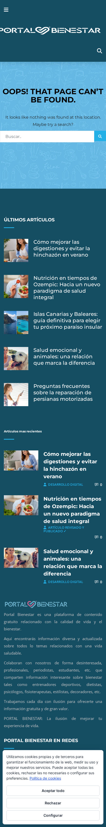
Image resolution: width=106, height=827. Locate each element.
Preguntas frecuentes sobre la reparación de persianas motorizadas (63, 392)
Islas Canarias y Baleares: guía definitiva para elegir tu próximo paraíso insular (67, 320)
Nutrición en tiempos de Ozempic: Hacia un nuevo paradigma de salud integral (66, 287)
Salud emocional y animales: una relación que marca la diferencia (64, 356)
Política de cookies (45, 778)
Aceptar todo (53, 790)
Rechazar (53, 803)
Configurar (53, 815)
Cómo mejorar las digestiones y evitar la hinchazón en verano (61, 248)
